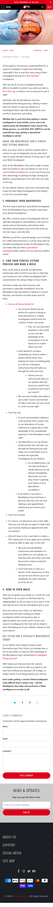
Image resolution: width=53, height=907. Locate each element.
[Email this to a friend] (37, 703)
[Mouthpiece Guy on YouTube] (34, 871)
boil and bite (33, 76)
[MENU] (1, 7)
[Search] (42, 7)
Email (5, 739)
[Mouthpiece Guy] (26, 7)
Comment (7, 751)
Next (46, 50)
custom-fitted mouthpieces (15, 172)
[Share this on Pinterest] (30, 703)
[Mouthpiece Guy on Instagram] (24, 871)
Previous (37, 50)
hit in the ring (9, 91)
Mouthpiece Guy (20, 896)
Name (6, 726)
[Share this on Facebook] (22, 703)
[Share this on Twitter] (15, 703)
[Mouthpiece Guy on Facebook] (19, 871)
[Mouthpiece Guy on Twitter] (29, 871)
